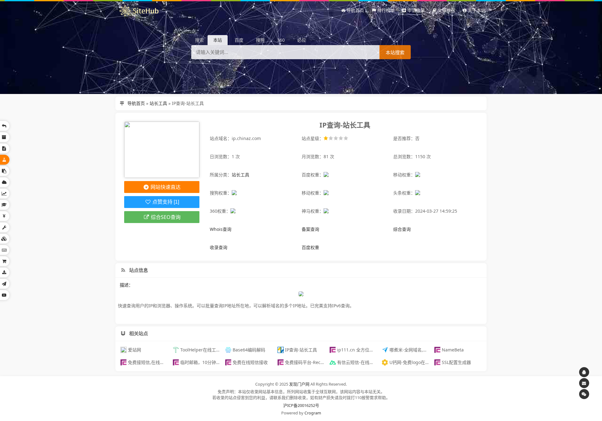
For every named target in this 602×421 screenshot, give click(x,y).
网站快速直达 (165, 187)
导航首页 (136, 103)
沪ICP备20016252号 (301, 405)
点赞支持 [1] (165, 202)
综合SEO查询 (165, 217)
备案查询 (310, 229)
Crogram (312, 413)
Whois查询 (220, 229)
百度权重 (310, 247)
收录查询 (218, 247)
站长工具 (158, 103)
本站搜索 (395, 52)
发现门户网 (299, 384)
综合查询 (402, 229)
